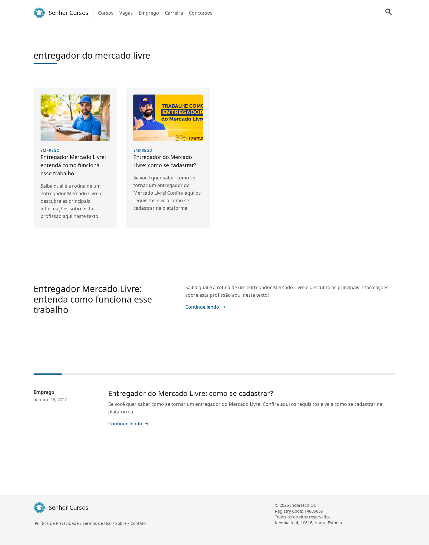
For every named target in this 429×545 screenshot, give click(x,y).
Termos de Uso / (99, 523)
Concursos (200, 13)
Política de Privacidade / (59, 523)
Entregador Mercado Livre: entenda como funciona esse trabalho (93, 299)
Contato (138, 523)
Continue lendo (202, 307)
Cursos (106, 13)
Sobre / (122, 523)
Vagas (126, 13)
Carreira (174, 13)
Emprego (149, 13)
